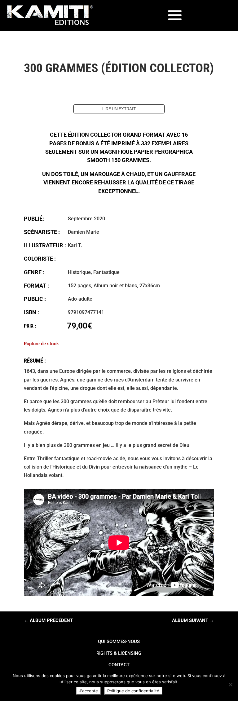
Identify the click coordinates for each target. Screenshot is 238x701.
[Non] (230, 684)
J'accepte (88, 690)
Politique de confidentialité (133, 690)
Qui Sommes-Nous (119, 641)
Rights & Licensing (118, 653)
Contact (119, 665)
